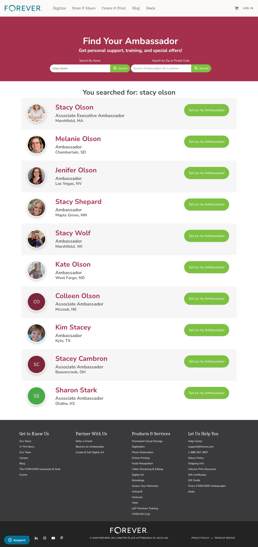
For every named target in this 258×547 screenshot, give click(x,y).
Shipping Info (196, 463)
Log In (248, 8)
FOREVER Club (141, 514)
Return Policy (196, 458)
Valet (135, 503)
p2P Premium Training (145, 508)
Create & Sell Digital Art (90, 452)
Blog (136, 8)
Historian (137, 497)
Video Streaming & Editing (147, 469)
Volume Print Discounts (202, 469)
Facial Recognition (142, 463)
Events (23, 475)
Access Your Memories (145, 486)
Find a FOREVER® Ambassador (207, 486)
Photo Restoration (142, 452)
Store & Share (83, 8)
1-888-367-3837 (198, 452)
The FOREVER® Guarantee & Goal (39, 469)
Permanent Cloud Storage (147, 441)
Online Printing (141, 458)
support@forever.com (201, 446)
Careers (23, 458)
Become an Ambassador (90, 446)
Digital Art (138, 475)
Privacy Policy (200, 537)
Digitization (138, 446)
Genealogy (138, 480)
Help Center (195, 441)
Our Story (25, 441)
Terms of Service (224, 537)
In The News (26, 446)
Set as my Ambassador (207, 110)
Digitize (59, 8)
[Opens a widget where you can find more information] (17, 540)
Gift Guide (194, 480)
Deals (150, 8)
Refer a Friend (84, 441)
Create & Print (114, 8)
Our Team (25, 452)
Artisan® (137, 491)
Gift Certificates (197, 475)
